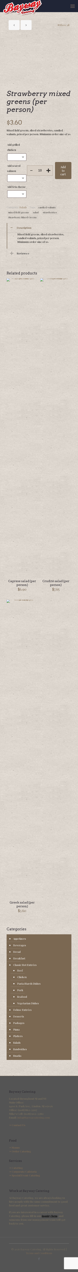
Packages (18, 1023)
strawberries (50, 212)
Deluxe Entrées (22, 1009)
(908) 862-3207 (27, 1110)
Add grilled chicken (13, 147)
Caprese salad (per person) (22, 583)
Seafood (22, 996)
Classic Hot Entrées (25, 965)
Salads (23, 207)
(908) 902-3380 (34, 1113)
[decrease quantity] (31, 170)
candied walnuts (47, 207)
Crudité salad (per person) (55, 583)
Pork (20, 990)
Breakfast (19, 958)
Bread (17, 951)
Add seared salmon (13, 168)
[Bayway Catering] (23, 6)
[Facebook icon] (39, 1259)
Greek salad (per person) (22, 904)
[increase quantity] (48, 170)
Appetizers (19, 938)
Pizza (16, 1029)
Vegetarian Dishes (28, 1003)
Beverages (19, 945)
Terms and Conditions (39, 1253)
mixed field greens (18, 212)
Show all (64, 25)
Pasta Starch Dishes (29, 983)
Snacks (17, 1055)
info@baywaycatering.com (33, 1117)
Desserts (18, 1016)
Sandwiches (20, 1049)
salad (36, 212)
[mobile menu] (72, 6)
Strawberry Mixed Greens (22, 217)
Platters (18, 1036)
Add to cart (63, 170)
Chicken (22, 977)
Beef (20, 970)
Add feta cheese (16, 186)
